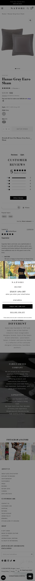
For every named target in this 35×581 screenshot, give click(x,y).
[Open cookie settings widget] (3, 577)
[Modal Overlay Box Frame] (17, 290)
